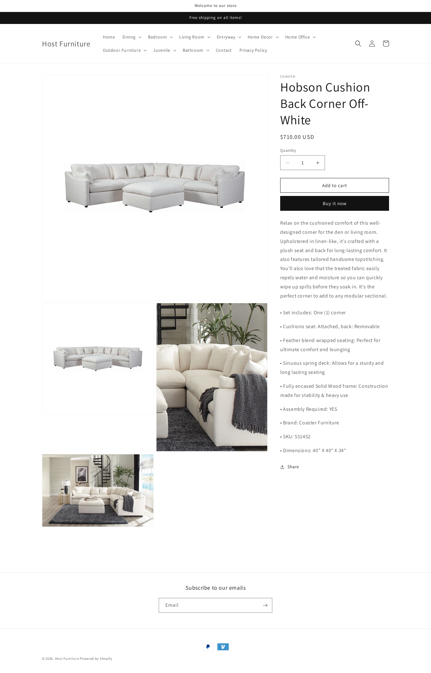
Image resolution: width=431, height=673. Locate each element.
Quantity (288, 150)
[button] (131, 37)
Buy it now (335, 204)
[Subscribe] (265, 605)
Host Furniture (67, 658)
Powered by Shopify (96, 658)
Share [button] (293, 467)
